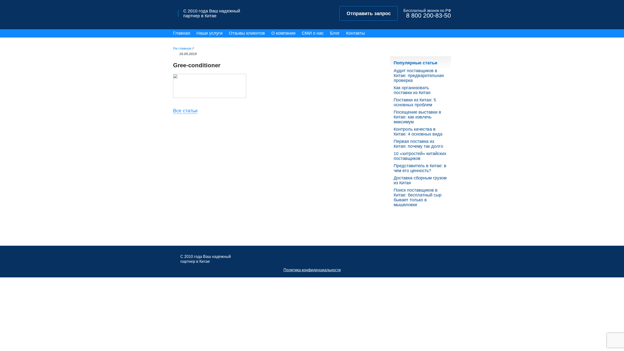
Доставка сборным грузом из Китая (420, 180)
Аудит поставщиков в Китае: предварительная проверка (419, 75)
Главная (181, 33)
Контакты (355, 33)
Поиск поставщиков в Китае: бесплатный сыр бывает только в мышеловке (417, 197)
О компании (283, 33)
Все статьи (185, 110)
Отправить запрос (369, 13)
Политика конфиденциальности (312, 270)
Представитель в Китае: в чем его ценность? (420, 168)
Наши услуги (209, 33)
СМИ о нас (313, 33)
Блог (335, 33)
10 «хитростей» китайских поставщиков (420, 156)
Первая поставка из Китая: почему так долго (418, 144)
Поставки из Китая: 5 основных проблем (415, 102)
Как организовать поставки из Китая (412, 90)
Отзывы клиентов (247, 33)
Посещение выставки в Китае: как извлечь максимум (417, 117)
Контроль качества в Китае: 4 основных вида (418, 131)
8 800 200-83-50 (428, 15)
